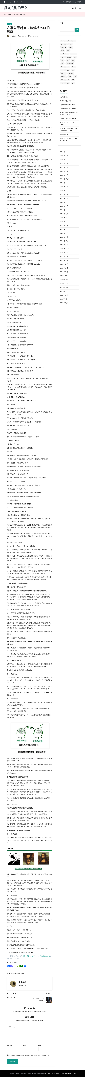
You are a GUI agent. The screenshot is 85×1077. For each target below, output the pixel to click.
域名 (73, 60)
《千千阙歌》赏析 (65, 108)
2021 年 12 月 (64, 264)
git (74, 40)
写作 (62, 60)
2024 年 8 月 (64, 229)
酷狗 (73, 79)
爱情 (73, 70)
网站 (39, 1045)
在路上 (9, 24)
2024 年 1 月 (64, 237)
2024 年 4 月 (64, 233)
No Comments (34, 36)
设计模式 (63, 76)
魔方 (73, 83)
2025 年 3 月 (64, 206)
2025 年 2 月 (64, 210)
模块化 (73, 66)
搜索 (61, 23)
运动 (62, 79)
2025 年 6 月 (64, 194)
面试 (68, 83)
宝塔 (62, 63)
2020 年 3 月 (64, 291)
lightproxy (63, 47)
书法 (62, 57)
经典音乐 (63, 73)
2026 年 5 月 (64, 155)
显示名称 (10, 1045)
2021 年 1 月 (63, 276)
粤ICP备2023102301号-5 (52, 1073)
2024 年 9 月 (64, 225)
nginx (62, 50)
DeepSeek (67, 40)
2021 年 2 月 (64, 272)
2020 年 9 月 (64, 279)
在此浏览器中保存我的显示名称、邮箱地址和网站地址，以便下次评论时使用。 (28, 1055)
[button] (22, 985)
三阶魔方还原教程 (65, 105)
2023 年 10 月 (64, 248)
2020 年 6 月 (64, 287)
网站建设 (71, 73)
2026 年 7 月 (64, 152)
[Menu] (80, 8)
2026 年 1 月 (64, 171)
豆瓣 (75, 76)
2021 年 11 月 (64, 268)
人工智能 (69, 57)
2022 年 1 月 (64, 260)
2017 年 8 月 (64, 295)
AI (61, 40)
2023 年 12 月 (64, 241)
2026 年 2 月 (64, 167)
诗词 (70, 76)
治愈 (68, 70)
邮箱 (25, 1045)
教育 (62, 66)
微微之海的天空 (15, 8)
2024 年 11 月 (64, 221)
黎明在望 (63, 134)
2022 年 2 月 (64, 256)
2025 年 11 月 (64, 175)
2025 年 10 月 (64, 179)
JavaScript (63, 44)
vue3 (68, 50)
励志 (68, 60)
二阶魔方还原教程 (65, 118)
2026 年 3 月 (64, 163)
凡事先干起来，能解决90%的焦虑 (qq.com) (36, 956)
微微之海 (22, 982)
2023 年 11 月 (64, 245)
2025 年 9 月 (64, 183)
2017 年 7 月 (64, 299)
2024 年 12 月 (64, 217)
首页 (5, 14)
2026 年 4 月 (64, 159)
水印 (62, 70)
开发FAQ (63, 101)
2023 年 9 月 (64, 252)
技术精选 (63, 97)
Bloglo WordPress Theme (68, 1073)
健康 (75, 57)
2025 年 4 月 (64, 202)
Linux (70, 47)
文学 (68, 66)
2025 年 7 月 (64, 190)
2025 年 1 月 (64, 214)
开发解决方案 (70, 63)
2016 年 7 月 (64, 303)
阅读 (62, 83)
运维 (68, 79)
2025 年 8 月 (64, 186)
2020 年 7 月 (64, 283)
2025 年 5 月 (64, 198)
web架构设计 (64, 53)
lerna (71, 44)
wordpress (73, 53)
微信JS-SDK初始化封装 (67, 122)
